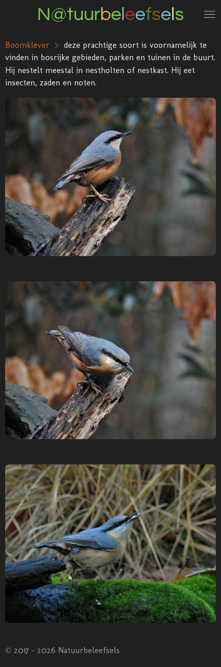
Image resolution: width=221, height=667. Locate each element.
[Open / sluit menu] (209, 14)
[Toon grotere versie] (110, 177)
